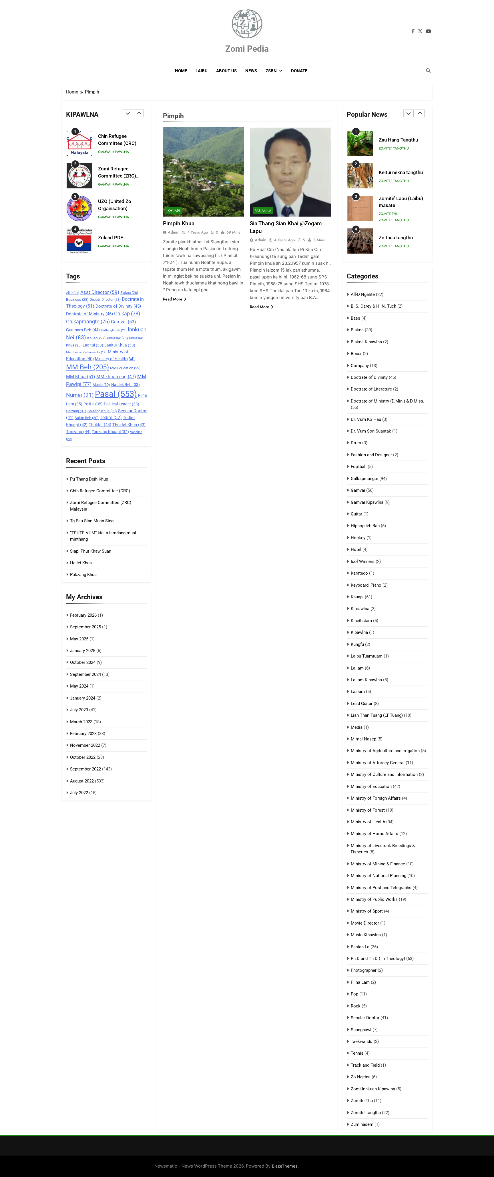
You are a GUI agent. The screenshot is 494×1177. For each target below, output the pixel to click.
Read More (172, 299)
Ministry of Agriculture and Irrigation (385, 750)
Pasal (116, 394)
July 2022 (79, 792)
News (251, 70)
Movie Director (365, 923)
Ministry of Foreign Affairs (376, 798)
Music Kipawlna (366, 934)
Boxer (356, 353)
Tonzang (78, 431)
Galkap (127, 313)
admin (174, 232)
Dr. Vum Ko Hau (366, 419)
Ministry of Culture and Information (384, 774)
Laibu (202, 70)
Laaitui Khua (119, 345)
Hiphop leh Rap (365, 525)
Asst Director (99, 292)
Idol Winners (363, 561)
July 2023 (79, 709)
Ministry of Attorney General (378, 762)
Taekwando (362, 1041)
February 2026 (83, 615)
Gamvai (123, 321)
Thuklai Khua (129, 424)
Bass (355, 318)
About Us (226, 70)
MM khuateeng (116, 376)
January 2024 (82, 698)
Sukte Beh (87, 418)
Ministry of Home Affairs (374, 833)
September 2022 (85, 769)
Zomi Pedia (247, 49)
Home (181, 70)
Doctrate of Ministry (89, 313)
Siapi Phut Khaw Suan (90, 551)
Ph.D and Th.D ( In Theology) (378, 958)
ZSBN (271, 70)
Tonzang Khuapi (110, 431)
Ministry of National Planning (378, 875)
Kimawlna (360, 608)
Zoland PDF (110, 237)
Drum (356, 442)
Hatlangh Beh (114, 330)
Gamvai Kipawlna (113, 151)
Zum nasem (362, 1124)
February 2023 (83, 733)
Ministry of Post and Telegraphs (381, 887)
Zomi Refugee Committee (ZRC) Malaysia (117, 176)
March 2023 (81, 721)
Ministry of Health (115, 359)
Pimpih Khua (178, 223)
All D (72, 293)
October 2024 (82, 662)
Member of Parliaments (86, 352)
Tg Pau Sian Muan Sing (91, 520)
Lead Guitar (362, 703)
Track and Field (365, 1065)
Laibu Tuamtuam (367, 656)
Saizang (76, 411)
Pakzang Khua (83, 574)
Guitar (356, 514)
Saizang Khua (102, 411)
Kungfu (357, 644)
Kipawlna (359, 632)
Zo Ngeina (360, 1077)
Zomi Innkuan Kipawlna (373, 1089)
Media (356, 727)
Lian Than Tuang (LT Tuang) (377, 715)
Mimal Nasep (363, 739)
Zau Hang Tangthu (398, 140)
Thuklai (100, 424)
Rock (355, 1006)
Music (101, 385)
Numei (80, 395)
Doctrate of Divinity (118, 306)
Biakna (129, 293)
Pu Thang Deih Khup (89, 479)
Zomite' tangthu (394, 148)
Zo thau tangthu (396, 237)
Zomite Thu (389, 213)
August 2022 (82, 781)
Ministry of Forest (368, 810)
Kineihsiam (361, 620)
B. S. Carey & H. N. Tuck (373, 306)
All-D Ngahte (363, 294)
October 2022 (82, 757)
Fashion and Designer (371, 454)
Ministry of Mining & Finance (378, 864)
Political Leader (121, 404)
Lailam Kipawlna (366, 679)
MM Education (125, 368)
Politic (93, 404)
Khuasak (117, 338)
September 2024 (85, 674)
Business (77, 299)
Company (360, 365)
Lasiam (358, 691)
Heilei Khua (81, 562)
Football (358, 466)
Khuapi (96, 338)
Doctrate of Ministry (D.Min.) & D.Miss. (387, 401)
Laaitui (93, 345)
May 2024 (79, 686)
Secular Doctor (365, 1017)
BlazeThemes (285, 1166)
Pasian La (263, 210)
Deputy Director (105, 300)
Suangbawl (361, 1029)
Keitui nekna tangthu (401, 172)
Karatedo (359, 573)
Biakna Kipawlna (366, 341)
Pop (354, 994)
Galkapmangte (88, 321)
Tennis (357, 1053)
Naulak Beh (125, 384)
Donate (299, 70)
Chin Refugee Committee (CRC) (100, 490)
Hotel (356, 549)
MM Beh (87, 367)
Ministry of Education (371, 786)
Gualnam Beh (83, 329)
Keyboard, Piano (366, 585)
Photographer (364, 970)
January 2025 (82, 650)
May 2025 (79, 639)
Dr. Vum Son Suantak (371, 431)
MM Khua (80, 376)
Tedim (111, 417)
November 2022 (85, 745)
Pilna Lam (360, 982)
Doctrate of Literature (371, 389)
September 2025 (85, 627)
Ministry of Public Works (374, 899)
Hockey (358, 537)
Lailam (357, 668)
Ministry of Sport (367, 911)
